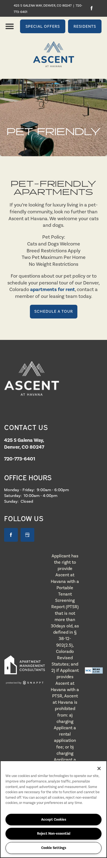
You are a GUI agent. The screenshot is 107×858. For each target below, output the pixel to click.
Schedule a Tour (53, 311)
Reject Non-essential (53, 833)
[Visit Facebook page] (91, 8)
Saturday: (13, 495)
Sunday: (11, 501)
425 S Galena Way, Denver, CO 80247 (43, 5)
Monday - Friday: (19, 489)
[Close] (99, 768)
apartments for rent (52, 289)
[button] (42, 26)
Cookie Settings (53, 848)
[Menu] (9, 26)
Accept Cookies (53, 819)
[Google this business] (27, 535)
